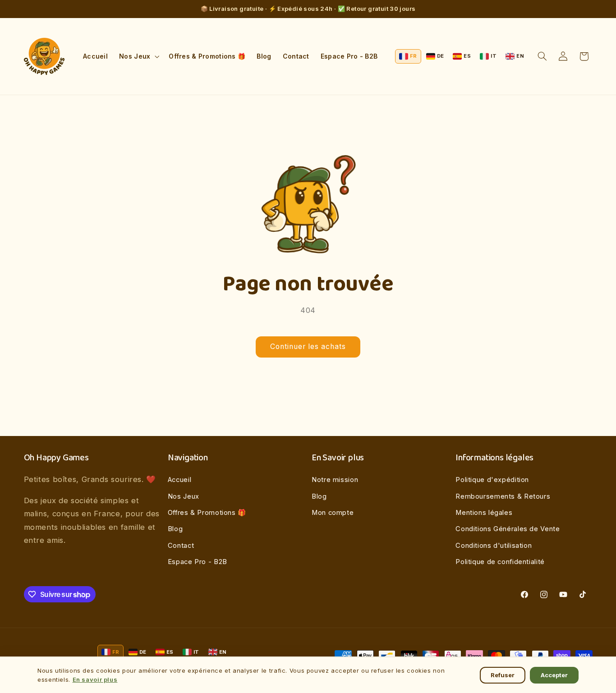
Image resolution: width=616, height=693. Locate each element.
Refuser (503, 675)
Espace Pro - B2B (197, 562)
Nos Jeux (183, 496)
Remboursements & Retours (502, 496)
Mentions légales (483, 513)
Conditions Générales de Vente (507, 529)
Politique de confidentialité (500, 562)
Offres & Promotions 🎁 (207, 513)
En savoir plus (95, 679)
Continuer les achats (308, 346)
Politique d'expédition (492, 480)
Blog (175, 529)
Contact (181, 546)
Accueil (179, 480)
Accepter (554, 675)
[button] (138, 56)
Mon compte (333, 513)
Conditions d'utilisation (493, 546)
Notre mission (335, 480)
